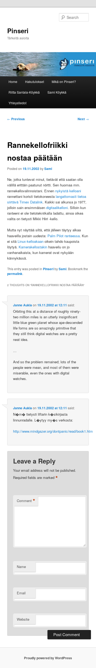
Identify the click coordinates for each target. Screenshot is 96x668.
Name (21, 566)
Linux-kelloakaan (30, 241)
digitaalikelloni (57, 207)
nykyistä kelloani (68, 190)
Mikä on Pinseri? (64, 81)
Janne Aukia (22, 305)
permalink (14, 273)
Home (13, 81)
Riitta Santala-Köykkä (24, 92)
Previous (16, 118)
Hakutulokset (34, 81)
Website (23, 619)
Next (83, 118)
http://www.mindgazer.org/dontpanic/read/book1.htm (53, 431)
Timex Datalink (31, 201)
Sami (48, 168)
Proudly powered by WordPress (48, 658)
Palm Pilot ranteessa (63, 235)
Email (21, 592)
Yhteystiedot (17, 103)
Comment (26, 500)
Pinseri (18, 30)
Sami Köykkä (56, 92)
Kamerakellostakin (33, 246)
